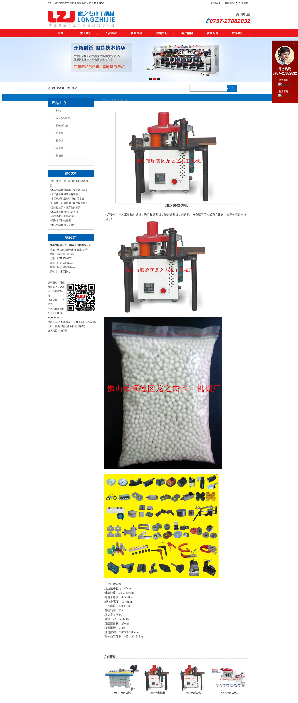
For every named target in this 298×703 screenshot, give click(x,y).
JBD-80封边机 (193, 692)
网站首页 (216, 3)
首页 (60, 33)
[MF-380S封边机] (122, 689)
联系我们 (237, 33)
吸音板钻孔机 (63, 118)
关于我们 (85, 33)
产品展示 (111, 33)
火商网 (63, 330)
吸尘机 (59, 148)
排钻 (58, 110)
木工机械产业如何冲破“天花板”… (69, 198)
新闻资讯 (136, 33)
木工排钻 (99, 3)
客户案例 (187, 33)
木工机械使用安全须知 (63, 225)
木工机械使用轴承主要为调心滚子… (70, 189)
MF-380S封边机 (122, 692)
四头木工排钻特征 (61, 220)
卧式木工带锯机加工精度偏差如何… (70, 203)
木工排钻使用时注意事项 (64, 211)
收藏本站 (230, 3)
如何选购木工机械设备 (63, 216)
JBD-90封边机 (157, 692)
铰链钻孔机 (62, 125)
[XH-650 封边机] (228, 689)
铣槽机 (59, 155)
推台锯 (59, 140)
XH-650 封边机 (229, 692)
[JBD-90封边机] (157, 689)
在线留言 (243, 3)
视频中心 (161, 33)
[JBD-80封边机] (193, 689)
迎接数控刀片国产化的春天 (65, 207)
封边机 (59, 133)
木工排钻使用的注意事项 (64, 194)
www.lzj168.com (65, 254)
